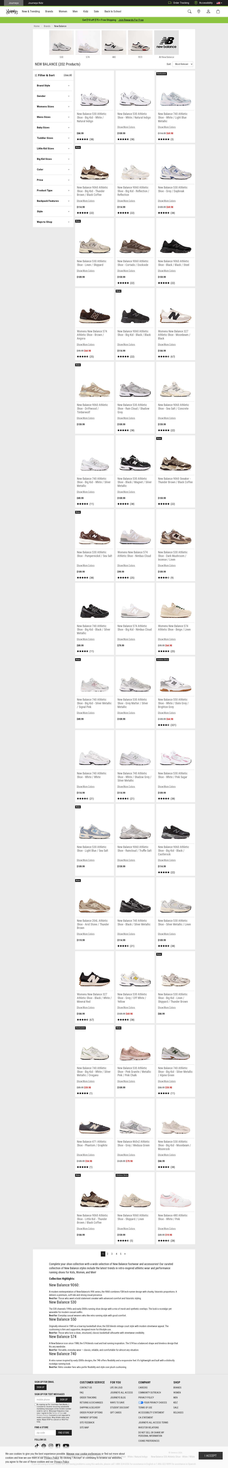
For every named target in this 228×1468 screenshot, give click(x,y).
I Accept (211, 1455)
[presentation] (31, 12)
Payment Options (89, 1417)
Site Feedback (87, 1422)
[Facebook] (58, 1446)
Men (175, 1397)
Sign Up (40, 1387)
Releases (178, 1412)
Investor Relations (148, 1427)
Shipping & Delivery (90, 1407)
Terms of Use (145, 1407)
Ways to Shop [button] (44, 222)
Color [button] (40, 169)
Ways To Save (117, 1402)
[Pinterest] (44, 1446)
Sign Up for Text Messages (50, 1394)
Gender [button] (41, 96)
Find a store (41, 1427)
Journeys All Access (121, 1392)
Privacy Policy (146, 1397)
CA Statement (145, 1417)
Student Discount (119, 1407)
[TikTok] (37, 1446)
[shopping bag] (218, 11)
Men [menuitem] (75, 11)
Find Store (63, 1432)
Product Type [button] (44, 190)
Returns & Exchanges (91, 1402)
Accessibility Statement (151, 1412)
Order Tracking (181, 2)
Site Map (84, 1427)
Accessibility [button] (206, 2)
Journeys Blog (118, 1397)
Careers (143, 1387)
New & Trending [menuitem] (31, 11)
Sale (175, 1407)
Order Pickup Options (91, 1412)
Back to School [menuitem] (112, 11)
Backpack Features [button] (48, 201)
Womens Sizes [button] (45, 106)
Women (177, 1392)
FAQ (81, 1392)
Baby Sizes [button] (43, 127)
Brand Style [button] (43, 85)
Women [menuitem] (63, 11)
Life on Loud (116, 1387)
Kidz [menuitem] (85, 11)
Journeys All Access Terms (153, 1422)
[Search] (190, 11)
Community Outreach (149, 1392)
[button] (219, 3)
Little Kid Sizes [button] (45, 148)
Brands (177, 1387)
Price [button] (40, 180)
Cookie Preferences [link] (148, 1441)
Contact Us (86, 1387)
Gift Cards (116, 1412)
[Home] (12, 11)
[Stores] (199, 11)
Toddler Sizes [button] (45, 138)
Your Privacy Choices (155, 1402)
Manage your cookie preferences (83, 1453)
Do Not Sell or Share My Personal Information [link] (151, 1434)
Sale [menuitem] (96, 11)
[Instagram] (51, 1446)
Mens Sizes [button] (43, 117)
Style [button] (40, 211)
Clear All (68, 75)
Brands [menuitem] (49, 11)
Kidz (175, 1402)
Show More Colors (126, 127)
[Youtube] (66, 1446)
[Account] (209, 11)
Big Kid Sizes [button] (44, 159)
